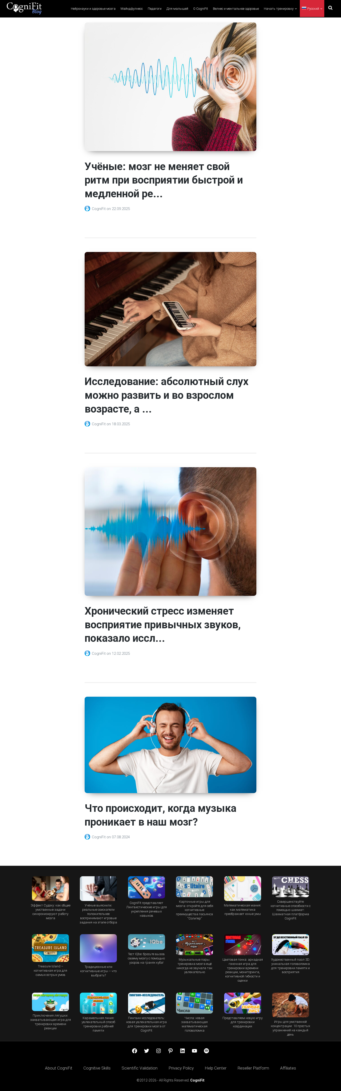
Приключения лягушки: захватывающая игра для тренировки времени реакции (50, 1022)
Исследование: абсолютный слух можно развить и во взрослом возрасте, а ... (166, 395)
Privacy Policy (181, 1068)
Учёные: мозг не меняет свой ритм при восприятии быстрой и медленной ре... (164, 180)
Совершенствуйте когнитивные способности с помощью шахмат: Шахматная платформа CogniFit (291, 910)
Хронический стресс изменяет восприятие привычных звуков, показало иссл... (163, 624)
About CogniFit (58, 1068)
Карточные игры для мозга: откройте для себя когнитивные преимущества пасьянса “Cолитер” (194, 910)
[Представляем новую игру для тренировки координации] (242, 1003)
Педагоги (155, 8)
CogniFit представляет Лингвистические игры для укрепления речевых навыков (146, 909)
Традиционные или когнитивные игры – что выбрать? (98, 971)
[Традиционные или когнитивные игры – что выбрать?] (98, 948)
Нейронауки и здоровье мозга (93, 8)
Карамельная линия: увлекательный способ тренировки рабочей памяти (98, 1024)
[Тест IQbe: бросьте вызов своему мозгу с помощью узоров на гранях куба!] (146, 942)
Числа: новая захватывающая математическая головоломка (194, 1024)
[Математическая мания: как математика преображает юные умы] (242, 888)
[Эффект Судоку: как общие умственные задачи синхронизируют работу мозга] (50, 888)
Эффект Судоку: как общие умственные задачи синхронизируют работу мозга (50, 911)
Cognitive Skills (97, 1068)
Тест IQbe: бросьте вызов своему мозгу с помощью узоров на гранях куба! (146, 958)
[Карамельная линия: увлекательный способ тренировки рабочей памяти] (98, 1003)
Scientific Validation (140, 1068)
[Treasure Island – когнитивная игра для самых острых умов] (50, 948)
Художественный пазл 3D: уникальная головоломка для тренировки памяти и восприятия (290, 966)
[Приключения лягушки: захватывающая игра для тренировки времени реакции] (50, 1002)
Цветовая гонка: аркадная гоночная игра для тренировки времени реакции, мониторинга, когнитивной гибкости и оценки (242, 970)
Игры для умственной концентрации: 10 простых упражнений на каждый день (290, 1028)
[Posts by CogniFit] (88, 209)
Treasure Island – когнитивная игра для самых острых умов (50, 970)
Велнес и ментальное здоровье (236, 8)
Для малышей (177, 8)
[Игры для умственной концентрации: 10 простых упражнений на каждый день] (290, 1005)
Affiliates (288, 1068)
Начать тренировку (279, 8)
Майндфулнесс (132, 8)
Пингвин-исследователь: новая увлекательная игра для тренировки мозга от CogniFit (146, 1024)
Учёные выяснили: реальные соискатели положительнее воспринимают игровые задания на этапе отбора (98, 913)
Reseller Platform (253, 1068)
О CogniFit (200, 8)
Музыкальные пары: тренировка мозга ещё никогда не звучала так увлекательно (194, 966)
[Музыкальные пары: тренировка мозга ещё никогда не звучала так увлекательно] (194, 944)
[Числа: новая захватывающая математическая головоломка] (194, 1003)
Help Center (215, 1068)
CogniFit (99, 209)
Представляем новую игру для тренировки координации (242, 1022)
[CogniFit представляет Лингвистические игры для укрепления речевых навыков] (146, 887)
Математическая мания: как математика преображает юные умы (242, 909)
